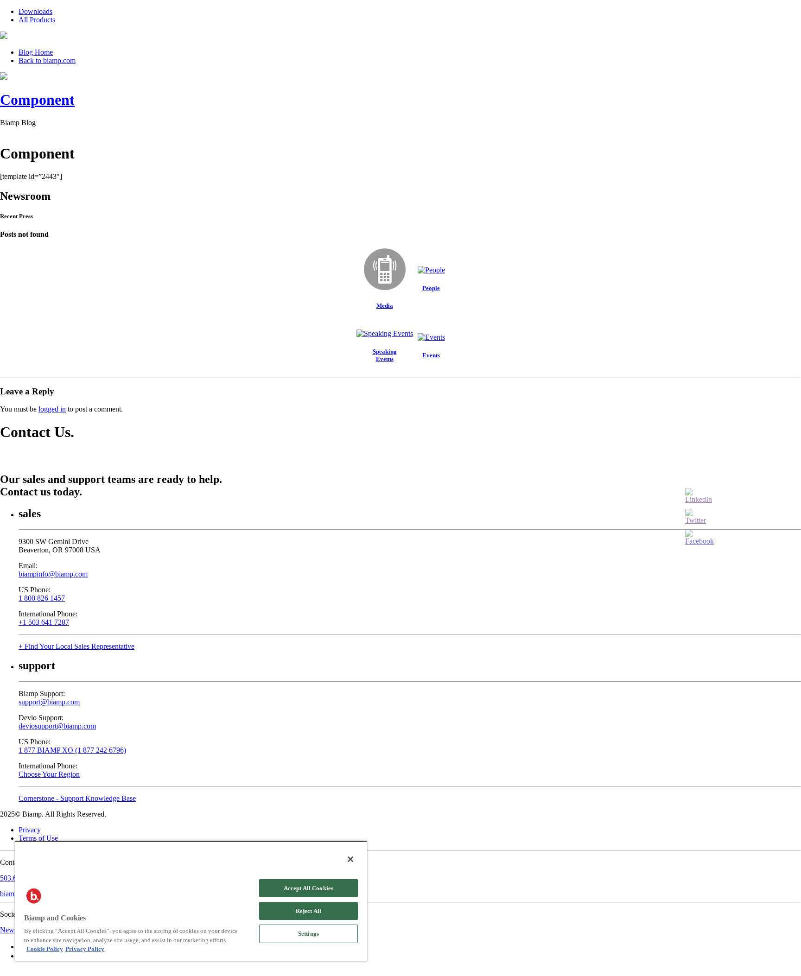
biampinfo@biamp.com (53, 574)
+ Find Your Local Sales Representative (76, 646)
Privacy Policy (84, 948)
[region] (191, 901)
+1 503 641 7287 (44, 622)
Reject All (308, 910)
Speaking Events (385, 355)
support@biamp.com (49, 702)
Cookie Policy (44, 948)
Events (431, 355)
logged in (52, 409)
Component (37, 99)
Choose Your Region (49, 774)
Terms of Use (38, 838)
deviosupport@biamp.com (57, 726)
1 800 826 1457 (42, 598)
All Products (37, 20)
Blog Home (36, 52)
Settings (308, 933)
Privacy (30, 830)
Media (384, 305)
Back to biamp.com (47, 60)
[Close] (350, 859)
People (431, 288)
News (8, 930)
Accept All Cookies (308, 888)
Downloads (35, 11)
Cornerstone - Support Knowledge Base (77, 798)
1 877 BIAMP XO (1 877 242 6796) (72, 750)
